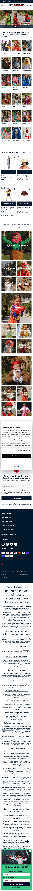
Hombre (15, 124)
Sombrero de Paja (22, 176)
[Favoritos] (5, 5)
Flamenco (5, 71)
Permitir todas (16, 456)
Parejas (25, 88)
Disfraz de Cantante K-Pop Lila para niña (7, 208)
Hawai (3, 88)
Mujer (3, 124)
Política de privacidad (23, 571)
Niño (3, 107)
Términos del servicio (7, 571)
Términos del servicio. (26, 504)
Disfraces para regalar (16, 748)
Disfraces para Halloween (16, 656)
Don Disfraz (9, 578)
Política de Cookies (22, 574)
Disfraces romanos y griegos (16, 690)
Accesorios (26, 124)
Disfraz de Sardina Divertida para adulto (7, 176)
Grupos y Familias (15, 89)
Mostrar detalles (23, 450)
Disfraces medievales (16, 670)
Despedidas (26, 71)
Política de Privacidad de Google (10, 504)
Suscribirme (16, 498)
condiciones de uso (17, 492)
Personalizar (15, 461)
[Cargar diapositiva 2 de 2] (18, 26)
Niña (13, 107)
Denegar (16, 466)
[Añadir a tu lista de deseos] (14, 157)
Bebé (24, 107)
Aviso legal (4, 574)
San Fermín (26, 141)
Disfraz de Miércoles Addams (16, 701)
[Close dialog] (30, 851)
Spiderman (16, 54)
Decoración (5, 141)
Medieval (15, 71)
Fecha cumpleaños (9, 877)
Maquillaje (15, 141)
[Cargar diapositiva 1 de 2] (15, 26)
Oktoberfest (26, 54)
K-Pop (3, 54)
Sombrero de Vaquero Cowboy (23, 208)
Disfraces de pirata (16, 680)
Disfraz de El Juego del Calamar (16, 713)
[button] (2, 5)
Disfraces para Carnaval (16, 646)
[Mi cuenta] (27, 5)
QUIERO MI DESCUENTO (16, 884)
